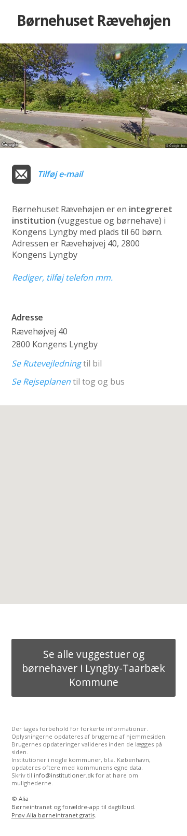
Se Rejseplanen (41, 381)
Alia (24, 798)
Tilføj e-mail (60, 174)
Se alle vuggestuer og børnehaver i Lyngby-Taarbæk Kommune (93, 668)
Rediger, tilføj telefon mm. (62, 277)
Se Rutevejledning (46, 363)
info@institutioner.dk (64, 775)
